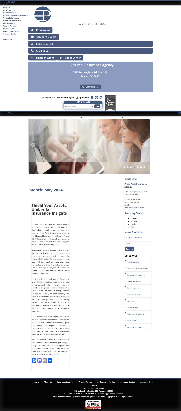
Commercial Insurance (12, 20)
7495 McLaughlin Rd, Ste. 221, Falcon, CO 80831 (93, 391)
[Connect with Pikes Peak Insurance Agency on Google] (96, 97)
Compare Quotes (10, 34)
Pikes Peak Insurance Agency (65, 396)
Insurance (131, 301)
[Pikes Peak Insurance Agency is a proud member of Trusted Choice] (110, 103)
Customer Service (113, 118)
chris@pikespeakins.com (134, 207)
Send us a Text (44, 43)
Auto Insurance (9, 10)
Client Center (8, 28)
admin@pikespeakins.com (111, 394)
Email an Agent (45, 57)
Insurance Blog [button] (6, 2)
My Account (43, 30)
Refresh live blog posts (133, 237)
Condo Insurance (134, 281)
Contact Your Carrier (11, 31)
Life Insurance (9, 23)
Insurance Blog (9, 36)
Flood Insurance (133, 288)
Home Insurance (9, 13)
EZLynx (101, 396)
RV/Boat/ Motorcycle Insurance (15, 15)
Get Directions (92, 87)
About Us (6, 7)
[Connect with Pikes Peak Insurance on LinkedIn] (100, 97)
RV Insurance (132, 320)
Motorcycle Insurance (135, 314)
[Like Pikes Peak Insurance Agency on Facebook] (92, 97)
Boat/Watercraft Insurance (137, 268)
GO (97, 106)
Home (5, 5)
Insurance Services (71, 118)
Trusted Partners (10, 26)
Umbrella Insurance (11, 18)
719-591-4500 (74, 394)
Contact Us (7, 39)
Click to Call (43, 50)
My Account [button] (84, 97)
